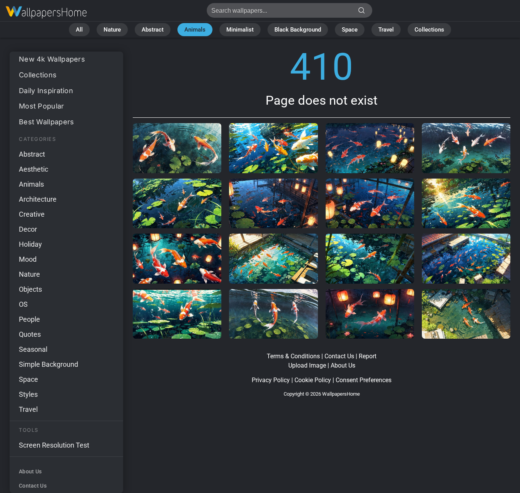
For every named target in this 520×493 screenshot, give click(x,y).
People (29, 319)
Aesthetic (33, 169)
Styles (28, 394)
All (79, 29)
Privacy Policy (271, 380)
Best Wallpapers (46, 122)
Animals (195, 29)
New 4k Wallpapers (52, 59)
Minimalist (240, 29)
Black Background (297, 29)
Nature (112, 29)
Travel (386, 29)
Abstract (153, 29)
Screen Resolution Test (54, 445)
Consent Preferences (363, 380)
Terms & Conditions (293, 356)
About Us (30, 471)
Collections (429, 29)
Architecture (38, 199)
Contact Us (33, 486)
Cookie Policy (312, 380)
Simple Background (48, 364)
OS (23, 304)
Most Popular (41, 106)
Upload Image (307, 365)
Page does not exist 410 (46, 12)
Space (350, 29)
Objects (30, 289)
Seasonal (33, 349)
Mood (28, 259)
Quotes (30, 334)
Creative (32, 214)
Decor (28, 229)
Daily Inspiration (46, 91)
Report (367, 356)
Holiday (30, 244)
